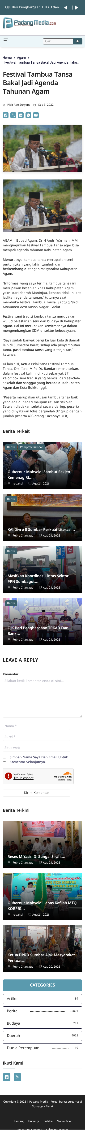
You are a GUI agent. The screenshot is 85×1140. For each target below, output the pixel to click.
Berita (11, 447)
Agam (21, 58)
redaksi (18, 484)
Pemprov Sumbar (31, 447)
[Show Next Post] (76, 7)
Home (7, 58)
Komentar (10, 674)
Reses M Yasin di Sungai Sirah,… (36, 856)
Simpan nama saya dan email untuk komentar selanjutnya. (39, 759)
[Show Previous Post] (65, 7)
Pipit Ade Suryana (18, 105)
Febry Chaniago (23, 536)
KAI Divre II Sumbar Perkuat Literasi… (41, 529)
